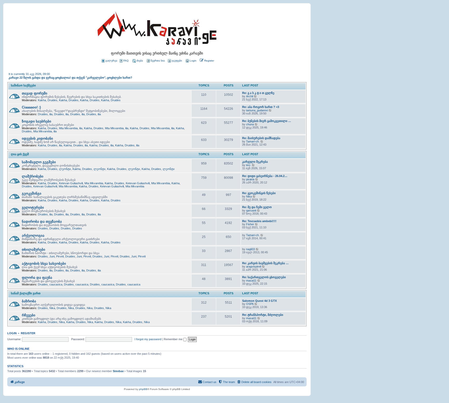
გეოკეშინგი (31, 193)
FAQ (126, 60)
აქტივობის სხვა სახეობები (44, 263)
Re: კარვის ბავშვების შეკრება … (265, 263)
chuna (250, 124)
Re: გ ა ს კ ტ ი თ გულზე (258, 92)
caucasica (55, 284)
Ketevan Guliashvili (71, 183)
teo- (248, 165)
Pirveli (60, 256)
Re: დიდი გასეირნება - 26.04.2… (264, 175)
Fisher (250, 224)
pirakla (250, 179)
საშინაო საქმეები (23, 85)
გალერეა (111, 60)
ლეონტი (65, 168)
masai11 (251, 280)
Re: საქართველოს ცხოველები (264, 277)
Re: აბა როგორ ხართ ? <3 (260, 106)
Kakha (42, 100)
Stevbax (118, 371)
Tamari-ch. (253, 141)
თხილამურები (33, 249)
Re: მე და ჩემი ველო (257, 207)
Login (12, 333)
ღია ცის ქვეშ (20, 154)
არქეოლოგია (33, 235)
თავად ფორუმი (34, 93)
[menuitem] (190, 61)
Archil (249, 96)
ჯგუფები (177, 60)
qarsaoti (251, 210)
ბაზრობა (29, 301)
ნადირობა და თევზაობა (42, 221)
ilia (50, 114)
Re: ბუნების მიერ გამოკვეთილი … (266, 120)
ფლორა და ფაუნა (37, 277)
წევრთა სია (158, 60)
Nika (249, 196)
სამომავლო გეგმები (39, 162)
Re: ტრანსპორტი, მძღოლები (262, 314)
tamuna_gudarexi (257, 110)
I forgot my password (148, 339)
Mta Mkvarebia (68, 128)
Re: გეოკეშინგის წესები (259, 193)
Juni (52, 256)
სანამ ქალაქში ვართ (26, 293)
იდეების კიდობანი (37, 138)
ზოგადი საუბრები (36, 121)
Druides (52, 100)
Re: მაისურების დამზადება (261, 138)
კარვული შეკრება (255, 161)
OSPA (250, 303)
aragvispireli (253, 266)
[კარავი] (157, 30)
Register (28, 333)
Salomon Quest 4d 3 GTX (259, 300)
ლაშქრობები (32, 176)
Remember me (173, 339)
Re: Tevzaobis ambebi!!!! (259, 221)
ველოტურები (33, 207)
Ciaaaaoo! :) (31, 107)
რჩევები (28, 315)
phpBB (143, 389)
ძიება (139, 60)
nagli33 (250, 249)
